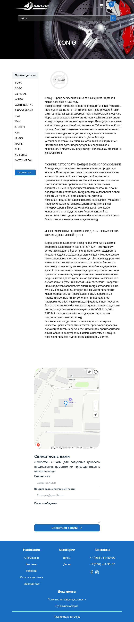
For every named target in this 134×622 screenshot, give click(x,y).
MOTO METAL (23, 160)
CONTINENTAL (24, 105)
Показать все (24, 172)
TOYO (18, 83)
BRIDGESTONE (24, 110)
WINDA (19, 99)
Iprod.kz (75, 617)
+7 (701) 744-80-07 (102, 558)
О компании (31, 558)
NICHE (19, 144)
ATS (17, 132)
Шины (67, 558)
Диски (67, 564)
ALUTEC (20, 127)
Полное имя (42, 476)
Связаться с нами (64, 528)
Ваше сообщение (45, 503)
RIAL (17, 116)
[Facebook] (91, 572)
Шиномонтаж (32, 584)
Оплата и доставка (31, 577)
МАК (17, 121)
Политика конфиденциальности (67, 599)
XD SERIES (21, 155)
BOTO (18, 88)
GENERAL (20, 94)
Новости (31, 571)
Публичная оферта (66, 606)
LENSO (19, 138)
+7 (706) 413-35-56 (102, 564)
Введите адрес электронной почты (54, 488)
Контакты (31, 564)
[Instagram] (97, 572)
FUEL (18, 149)
